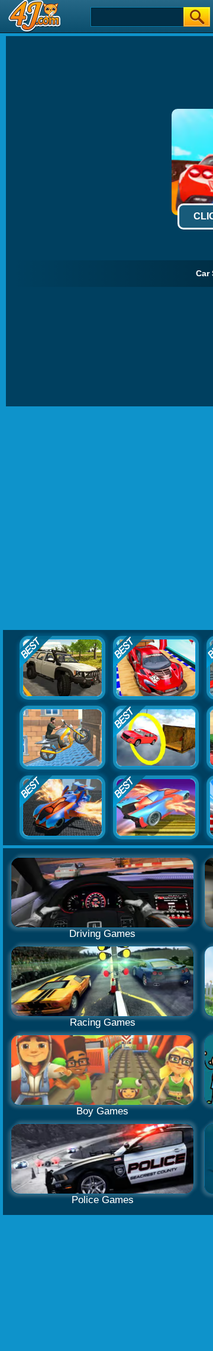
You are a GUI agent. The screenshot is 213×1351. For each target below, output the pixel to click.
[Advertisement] (106, 518)
